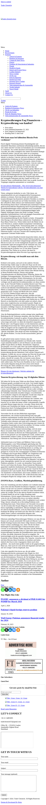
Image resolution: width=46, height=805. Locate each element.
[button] (23, 47)
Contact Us (9, 95)
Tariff (7, 91)
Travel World (13, 89)
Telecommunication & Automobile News (19, 116)
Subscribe (5, 694)
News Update (14, 74)
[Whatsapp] (3, 590)
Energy (11, 62)
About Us (8, 93)
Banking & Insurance (16, 58)
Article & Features (15, 56)
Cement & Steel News (16, 60)
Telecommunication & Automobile (21, 85)
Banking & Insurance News (14, 108)
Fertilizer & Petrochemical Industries (21, 64)
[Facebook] (14, 590)
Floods (11, 66)
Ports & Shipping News (13, 114)
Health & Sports (14, 68)
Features (8, 55)
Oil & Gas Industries (12, 110)
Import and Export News (17, 70)
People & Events (15, 79)
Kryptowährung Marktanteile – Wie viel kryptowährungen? (21, 186)
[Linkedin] (10, 590)
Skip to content (6, 2)
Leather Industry (15, 72)
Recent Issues (9, 53)
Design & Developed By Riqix (11, 802)
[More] (18, 590)
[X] (6, 590)
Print (2, 585)
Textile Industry (14, 87)
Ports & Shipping (15, 78)
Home (7, 51)
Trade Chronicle (6, 5)
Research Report (15, 83)
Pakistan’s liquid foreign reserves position (19, 610)
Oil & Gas (12, 76)
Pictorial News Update (17, 81)
